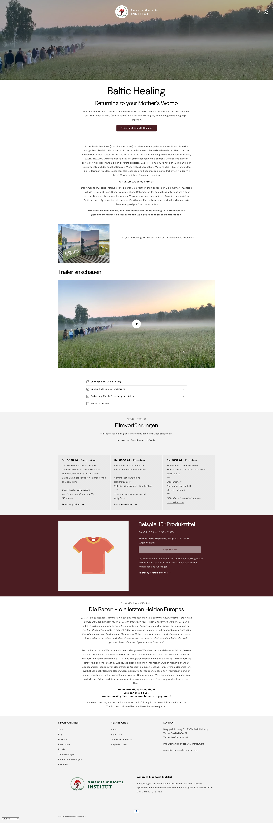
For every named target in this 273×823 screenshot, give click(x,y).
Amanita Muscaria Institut (75, 816)
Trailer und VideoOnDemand (136, 128)
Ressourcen (64, 744)
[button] (6, 12)
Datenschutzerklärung (122, 739)
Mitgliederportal (119, 744)
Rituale (61, 749)
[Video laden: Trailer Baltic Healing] (136, 324)
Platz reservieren (123, 504)
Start (60, 729)
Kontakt (114, 729)
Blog (60, 734)
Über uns (62, 739)
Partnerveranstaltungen (70, 759)
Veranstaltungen (66, 754)
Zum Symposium (71, 504)
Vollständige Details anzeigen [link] (153, 572)
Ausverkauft (170, 549)
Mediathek (63, 764)
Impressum (116, 734)
